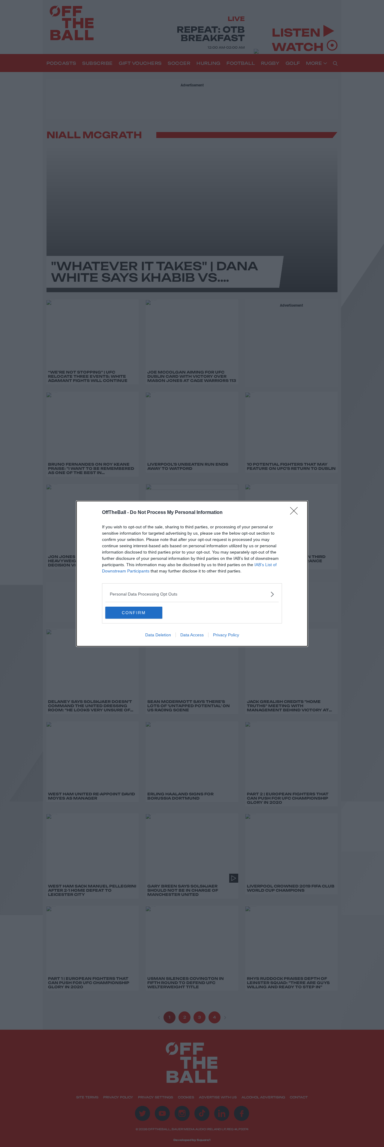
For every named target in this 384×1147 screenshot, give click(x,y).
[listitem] (192, 594)
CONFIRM (134, 612)
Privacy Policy (226, 634)
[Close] (296, 512)
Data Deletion (158, 634)
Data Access (192, 634)
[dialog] (192, 573)
